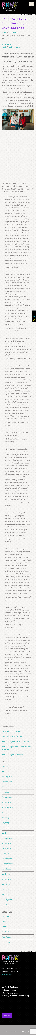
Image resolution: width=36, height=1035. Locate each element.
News (4, 927)
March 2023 (6, 833)
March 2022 (6, 874)
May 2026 (5, 766)
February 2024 (7, 797)
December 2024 (7, 782)
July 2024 (5, 787)
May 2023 (5, 823)
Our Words (5, 932)
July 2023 (5, 812)
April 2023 (5, 828)
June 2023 (5, 818)
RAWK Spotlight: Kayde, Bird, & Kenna (15, 742)
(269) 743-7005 (7, 974)
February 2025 (7, 777)
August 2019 (6, 905)
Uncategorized (7, 942)
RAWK (18, 47)
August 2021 (6, 884)
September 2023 (8, 807)
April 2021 (5, 895)
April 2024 (5, 792)
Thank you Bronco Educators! (12, 731)
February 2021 (7, 900)
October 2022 (7, 859)
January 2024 (6, 802)
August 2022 (6, 869)
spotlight (11, 47)
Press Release (6, 937)
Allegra (29, 1031)
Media (4, 922)
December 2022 (7, 848)
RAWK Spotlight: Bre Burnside (12, 755)
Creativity (5, 916)
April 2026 (5, 771)
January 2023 (6, 843)
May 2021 (5, 889)
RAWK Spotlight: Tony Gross (12, 736)
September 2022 (8, 864)
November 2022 (7, 854)
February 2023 (7, 838)
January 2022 (6, 879)
